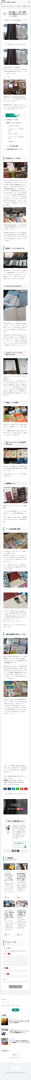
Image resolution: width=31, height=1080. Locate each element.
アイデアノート (18, 327)
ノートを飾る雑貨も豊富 (12, 146)
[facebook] (5, 789)
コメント (5, 953)
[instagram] (15, 851)
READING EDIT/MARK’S (13, 125)
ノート (11, 20)
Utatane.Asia (3, 2)
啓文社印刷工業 (9, 188)
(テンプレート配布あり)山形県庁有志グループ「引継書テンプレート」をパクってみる (19, 1042)
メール (5, 973)
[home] (13, 1068)
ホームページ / (11, 784)
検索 (15, 1009)
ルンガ (9, 236)
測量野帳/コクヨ (11, 141)
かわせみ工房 (10, 225)
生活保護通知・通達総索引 (10, 2)
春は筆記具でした (7, 104)
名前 (4, 968)
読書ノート (14, 329)
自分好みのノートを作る (12, 120)
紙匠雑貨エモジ (18, 184)
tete (25, 190)
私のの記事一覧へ (19, 844)
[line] (17, 789)
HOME (3, 6)
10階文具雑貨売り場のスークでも (14, 149)
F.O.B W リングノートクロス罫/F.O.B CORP (16, 130)
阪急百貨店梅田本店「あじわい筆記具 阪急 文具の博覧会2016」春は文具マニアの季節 (21, 877)
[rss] (18, 1068)
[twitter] (9, 789)
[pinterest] (26, 789)
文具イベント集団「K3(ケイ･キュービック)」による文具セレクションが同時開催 (15, 660)
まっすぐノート (22, 380)
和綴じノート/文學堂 (12, 133)
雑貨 (15, 20)
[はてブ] (13, 789)
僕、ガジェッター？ (11, 6)
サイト (5, 979)
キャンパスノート (18, 106)
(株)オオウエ (15, 668)
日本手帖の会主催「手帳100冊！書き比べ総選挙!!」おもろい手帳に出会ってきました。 (21, 914)
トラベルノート (22, 329)
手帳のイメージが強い (21, 323)
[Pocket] (21, 789)
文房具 (18, 6)
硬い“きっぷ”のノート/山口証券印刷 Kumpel (15, 137)
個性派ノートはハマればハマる (13, 123)
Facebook (17, 784)
